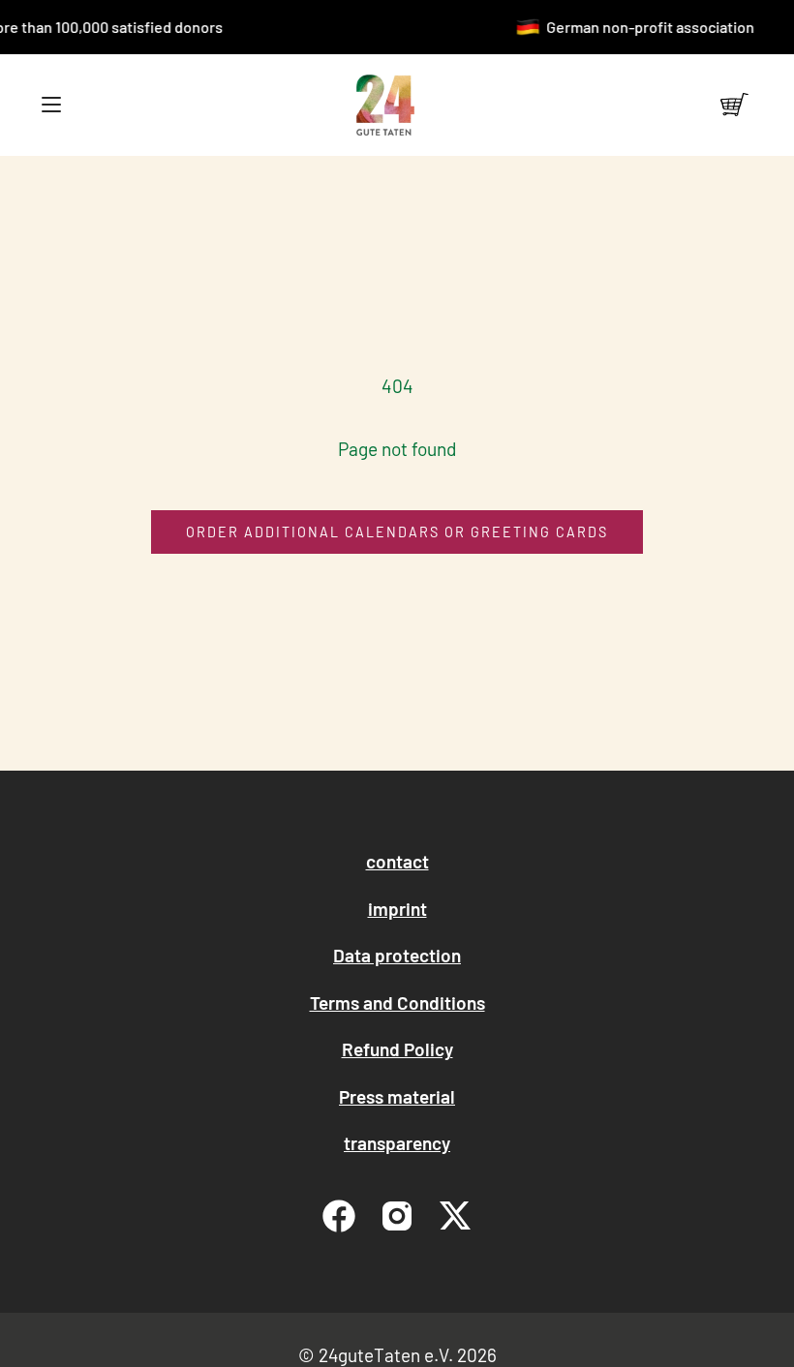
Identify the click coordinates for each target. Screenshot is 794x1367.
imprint (397, 908)
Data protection (397, 955)
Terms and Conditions (397, 1002)
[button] (51, 105)
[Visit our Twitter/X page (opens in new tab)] (455, 1216)
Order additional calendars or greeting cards (397, 532)
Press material (397, 1096)
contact (397, 861)
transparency (397, 1143)
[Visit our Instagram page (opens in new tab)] (397, 1216)
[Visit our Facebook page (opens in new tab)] (339, 1216)
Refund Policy (397, 1049)
